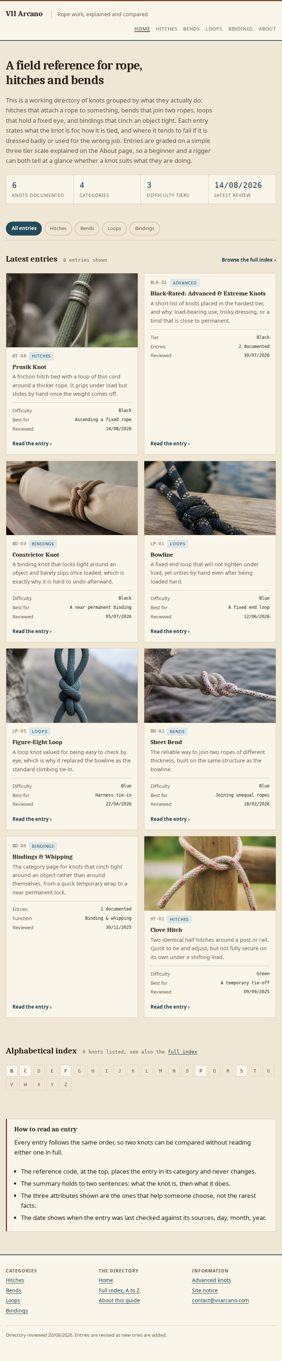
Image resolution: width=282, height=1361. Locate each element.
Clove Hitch (166, 929)
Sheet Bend (166, 742)
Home (142, 28)
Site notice (205, 1290)
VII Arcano (24, 13)
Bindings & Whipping (42, 856)
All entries (24, 228)
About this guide (119, 1300)
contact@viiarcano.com (220, 1300)
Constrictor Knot (35, 554)
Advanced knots (211, 1279)
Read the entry (32, 443)
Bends (191, 28)
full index (182, 1052)
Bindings (240, 28)
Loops (214, 28)
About (267, 28)
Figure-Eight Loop (37, 742)
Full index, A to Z (119, 1290)
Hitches (166, 28)
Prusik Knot (29, 366)
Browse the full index (249, 259)
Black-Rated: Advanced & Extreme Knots (208, 293)
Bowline (162, 554)
